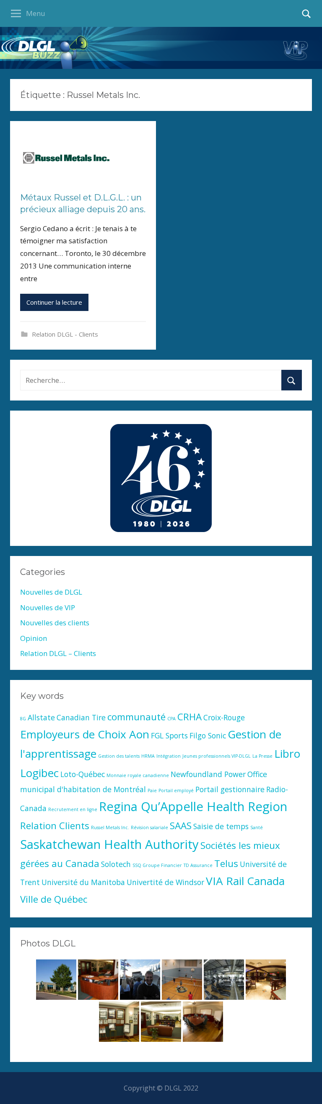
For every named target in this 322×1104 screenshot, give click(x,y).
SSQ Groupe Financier (157, 865)
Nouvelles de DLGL (51, 592)
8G (23, 719)
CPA (171, 719)
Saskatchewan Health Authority (109, 844)
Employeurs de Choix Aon (84, 734)
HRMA (148, 756)
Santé (256, 827)
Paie (152, 790)
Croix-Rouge (224, 717)
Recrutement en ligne (72, 809)
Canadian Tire (81, 717)
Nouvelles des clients (54, 622)
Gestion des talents (119, 756)
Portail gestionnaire (230, 789)
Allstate (41, 717)
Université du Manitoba (83, 882)
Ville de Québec (53, 899)
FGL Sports (169, 735)
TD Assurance (198, 865)
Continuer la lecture (54, 302)
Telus (226, 863)
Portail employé (176, 790)
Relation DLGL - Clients (65, 334)
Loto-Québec (82, 774)
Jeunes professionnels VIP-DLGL (216, 756)
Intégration (168, 756)
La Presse (262, 756)
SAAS (181, 825)
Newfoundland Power (208, 774)
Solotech (116, 864)
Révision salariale (149, 827)
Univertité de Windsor (165, 882)
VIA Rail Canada (245, 880)
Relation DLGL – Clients (58, 653)
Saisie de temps (221, 826)
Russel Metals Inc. (110, 827)
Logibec (39, 772)
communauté (136, 716)
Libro (287, 753)
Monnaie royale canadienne (137, 775)
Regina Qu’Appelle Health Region (193, 806)
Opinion (33, 638)
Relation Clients (54, 825)
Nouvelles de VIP (47, 607)
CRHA (189, 716)
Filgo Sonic (208, 735)
